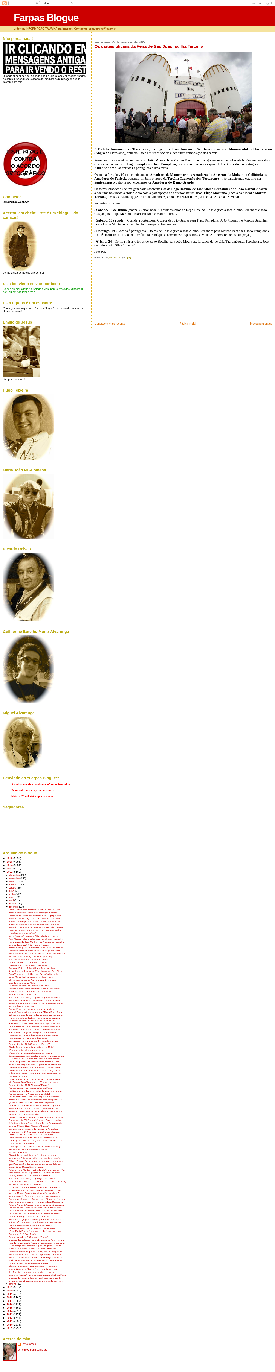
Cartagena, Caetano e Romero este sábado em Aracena (37, 1199)
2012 (10, 1317)
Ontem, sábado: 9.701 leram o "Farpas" (28, 1237)
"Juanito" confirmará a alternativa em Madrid (30, 1053)
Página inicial (187, 323)
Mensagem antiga (261, 323)
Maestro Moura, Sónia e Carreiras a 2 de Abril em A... (35, 1193)
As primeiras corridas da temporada (26, 1184)
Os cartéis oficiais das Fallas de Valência (29, 986)
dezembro (14, 875)
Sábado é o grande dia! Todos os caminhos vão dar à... (36, 1015)
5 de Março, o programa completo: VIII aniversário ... (35, 1032)
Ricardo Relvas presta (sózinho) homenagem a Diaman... (37, 1243)
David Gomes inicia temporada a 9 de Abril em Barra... (35, 910)
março (13, 903)
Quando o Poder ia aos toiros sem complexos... (32, 1103)
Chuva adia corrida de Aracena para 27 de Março (33, 980)
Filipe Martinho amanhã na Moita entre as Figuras (33, 1035)
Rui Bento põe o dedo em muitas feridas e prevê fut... (35, 1091)
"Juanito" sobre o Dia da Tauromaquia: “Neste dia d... (35, 1067)
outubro (13, 881)
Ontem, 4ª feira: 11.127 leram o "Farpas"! (29, 1085)
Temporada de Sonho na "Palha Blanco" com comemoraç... (38, 1181)
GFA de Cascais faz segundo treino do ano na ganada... (37, 1161)
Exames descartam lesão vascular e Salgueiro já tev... (35, 951)
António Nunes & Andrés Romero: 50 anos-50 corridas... (36, 1205)
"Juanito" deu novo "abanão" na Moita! (28, 965)
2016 (10, 1304)
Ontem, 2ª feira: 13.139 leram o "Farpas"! (29, 1175)
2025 (10, 861)
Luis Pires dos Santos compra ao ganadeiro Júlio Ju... (35, 1164)
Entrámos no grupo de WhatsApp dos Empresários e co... (37, 1219)
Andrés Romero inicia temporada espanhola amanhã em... (38, 953)
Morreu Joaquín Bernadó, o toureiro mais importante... (36, 1196)
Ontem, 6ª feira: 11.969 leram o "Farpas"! (29, 1263)
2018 (10, 1297)
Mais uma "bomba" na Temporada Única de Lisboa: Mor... (37, 1275)
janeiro (13, 1283)
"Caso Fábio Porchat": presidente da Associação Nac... (36, 1231)
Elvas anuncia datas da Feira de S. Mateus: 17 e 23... (36, 1137)
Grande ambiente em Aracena (23, 994)
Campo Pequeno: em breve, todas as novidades (33, 1009)
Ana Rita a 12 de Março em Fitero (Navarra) (30, 956)
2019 (10, 1294)
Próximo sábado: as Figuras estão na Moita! (30, 1088)
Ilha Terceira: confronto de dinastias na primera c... (34, 1272)
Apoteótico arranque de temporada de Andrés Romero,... (37, 927)
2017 (10, 1300)
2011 (10, 1321)
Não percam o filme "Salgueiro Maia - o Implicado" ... (35, 1266)
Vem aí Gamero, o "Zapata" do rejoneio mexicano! (34, 1269)
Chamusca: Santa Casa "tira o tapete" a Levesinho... (35, 1096)
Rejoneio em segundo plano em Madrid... (29, 1149)
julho (12, 891)
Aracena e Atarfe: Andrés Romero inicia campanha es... (36, 1100)
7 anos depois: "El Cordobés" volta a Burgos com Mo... (36, 1120)
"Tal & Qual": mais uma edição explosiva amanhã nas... (36, 1140)
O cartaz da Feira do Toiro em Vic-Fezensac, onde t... (35, 1278)
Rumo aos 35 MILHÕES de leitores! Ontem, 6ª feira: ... (36, 1000)
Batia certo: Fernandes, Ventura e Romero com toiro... (35, 1029)
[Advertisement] (126, 292)
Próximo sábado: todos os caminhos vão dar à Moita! (35, 1207)
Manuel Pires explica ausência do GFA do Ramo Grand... (37, 1012)
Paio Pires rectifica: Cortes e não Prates (28, 959)
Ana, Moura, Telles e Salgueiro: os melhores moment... (36, 939)
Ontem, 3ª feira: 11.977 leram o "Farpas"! (29, 1126)
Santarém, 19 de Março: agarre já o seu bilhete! (32, 1178)
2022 (10, 871)
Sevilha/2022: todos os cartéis (24, 1114)
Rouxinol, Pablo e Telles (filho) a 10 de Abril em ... (33, 968)
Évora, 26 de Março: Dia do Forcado (27, 1167)
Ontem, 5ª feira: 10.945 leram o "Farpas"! (29, 1044)
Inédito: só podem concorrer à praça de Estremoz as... (36, 1222)
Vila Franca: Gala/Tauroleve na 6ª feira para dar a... (34, 1082)
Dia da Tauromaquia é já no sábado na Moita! (31, 1047)
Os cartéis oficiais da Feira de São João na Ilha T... (34, 1021)
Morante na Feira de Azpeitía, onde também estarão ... (36, 1158)
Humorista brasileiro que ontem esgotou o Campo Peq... (36, 1251)
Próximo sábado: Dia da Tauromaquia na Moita (32, 1228)
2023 (10, 868)
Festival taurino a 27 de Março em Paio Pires (31, 1134)
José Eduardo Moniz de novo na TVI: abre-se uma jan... (36, 1260)
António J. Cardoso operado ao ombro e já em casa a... (36, 1257)
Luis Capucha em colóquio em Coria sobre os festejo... (36, 1146)
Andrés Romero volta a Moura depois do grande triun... (36, 1254)
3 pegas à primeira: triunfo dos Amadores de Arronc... (35, 924)
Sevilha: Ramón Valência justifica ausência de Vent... (35, 1108)
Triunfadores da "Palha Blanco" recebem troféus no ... (36, 1027)
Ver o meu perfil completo (32, 1349)
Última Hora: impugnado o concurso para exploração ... (36, 930)
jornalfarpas (29, 1344)
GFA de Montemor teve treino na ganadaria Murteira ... (36, 1202)
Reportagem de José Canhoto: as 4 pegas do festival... (36, 942)
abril (11, 900)
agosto (13, 887)
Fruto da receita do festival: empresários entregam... (34, 1018)
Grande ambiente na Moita (22, 983)
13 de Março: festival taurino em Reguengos (31, 977)
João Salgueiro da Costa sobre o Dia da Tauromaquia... (36, 1123)
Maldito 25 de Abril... (19, 1152)
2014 (10, 1311)
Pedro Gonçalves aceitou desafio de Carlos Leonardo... (36, 1210)
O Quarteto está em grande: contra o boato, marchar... (36, 1058)
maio (12, 897)
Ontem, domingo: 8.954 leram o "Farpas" (29, 1216)
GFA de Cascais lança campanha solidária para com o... (36, 918)
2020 (10, 1290)
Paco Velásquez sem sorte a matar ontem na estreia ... (36, 1213)
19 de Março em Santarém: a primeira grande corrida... (36, 1245)
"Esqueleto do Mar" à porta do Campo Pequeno (33, 1248)
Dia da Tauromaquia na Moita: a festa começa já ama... (36, 1070)
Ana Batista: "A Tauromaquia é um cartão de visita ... (35, 1041)
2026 (10, 858)
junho (12, 894)
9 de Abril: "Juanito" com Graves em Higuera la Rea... (35, 1024)
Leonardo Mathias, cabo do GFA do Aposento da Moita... (37, 1117)
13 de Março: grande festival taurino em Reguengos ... (36, 1187)
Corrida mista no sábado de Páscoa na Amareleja (33, 1129)
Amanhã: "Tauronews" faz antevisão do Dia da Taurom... (37, 1111)
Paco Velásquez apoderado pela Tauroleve (30, 991)
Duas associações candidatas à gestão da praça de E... (36, 1056)
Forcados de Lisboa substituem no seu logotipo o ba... (36, 916)
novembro (14, 878)
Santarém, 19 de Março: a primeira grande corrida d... (35, 997)
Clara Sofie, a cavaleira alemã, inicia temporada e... (34, 1155)
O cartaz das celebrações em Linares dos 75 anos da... (36, 1240)
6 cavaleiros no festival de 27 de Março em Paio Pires (35, 971)
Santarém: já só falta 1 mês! (23, 1234)
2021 (10, 1287)
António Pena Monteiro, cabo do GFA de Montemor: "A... (37, 1170)
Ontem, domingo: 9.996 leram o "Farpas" (29, 945)
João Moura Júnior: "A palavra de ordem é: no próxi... (35, 1172)
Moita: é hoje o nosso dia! (21, 1006)
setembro (14, 884)
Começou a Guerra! (18, 1076)
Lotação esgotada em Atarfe (23, 933)
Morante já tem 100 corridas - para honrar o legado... (35, 1132)
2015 (10, 1307)
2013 (10, 1314)
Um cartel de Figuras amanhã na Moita (28, 1038)
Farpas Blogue (46, 17)
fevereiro (14, 907)
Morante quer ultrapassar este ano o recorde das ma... (36, 1281)
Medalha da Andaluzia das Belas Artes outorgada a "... (36, 1105)
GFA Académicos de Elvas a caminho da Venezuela (34, 1079)
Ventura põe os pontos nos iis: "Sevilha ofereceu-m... (35, 921)
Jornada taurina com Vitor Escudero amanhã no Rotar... (36, 1190)
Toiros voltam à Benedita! (21, 1143)
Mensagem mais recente (109, 323)
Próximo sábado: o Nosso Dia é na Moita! (29, 1094)
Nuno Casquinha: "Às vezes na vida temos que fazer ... (36, 1062)
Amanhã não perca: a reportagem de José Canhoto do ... (37, 948)
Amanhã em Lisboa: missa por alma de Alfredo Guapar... (37, 1003)
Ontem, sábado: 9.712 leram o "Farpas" (28, 962)
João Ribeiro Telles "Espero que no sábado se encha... (36, 1073)
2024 (10, 865)
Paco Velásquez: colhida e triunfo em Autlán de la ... (35, 974)
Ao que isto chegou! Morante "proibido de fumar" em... (36, 1065)
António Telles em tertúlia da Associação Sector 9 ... (34, 913)
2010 (10, 1324)
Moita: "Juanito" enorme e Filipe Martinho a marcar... (34, 936)
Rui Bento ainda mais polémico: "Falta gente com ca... (36, 989)
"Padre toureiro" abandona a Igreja (26, 1050)
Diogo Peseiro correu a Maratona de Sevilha (31, 1225)
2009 (10, 1328)
